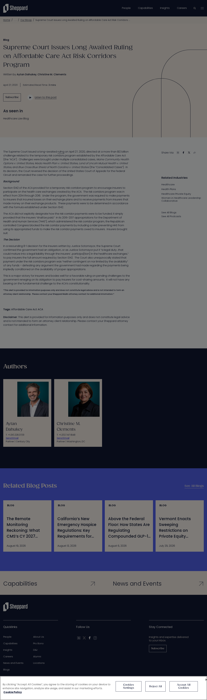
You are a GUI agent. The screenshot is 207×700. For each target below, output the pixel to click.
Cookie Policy (12, 692)
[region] (103, 688)
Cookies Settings (128, 686)
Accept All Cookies (183, 686)
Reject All (155, 686)
